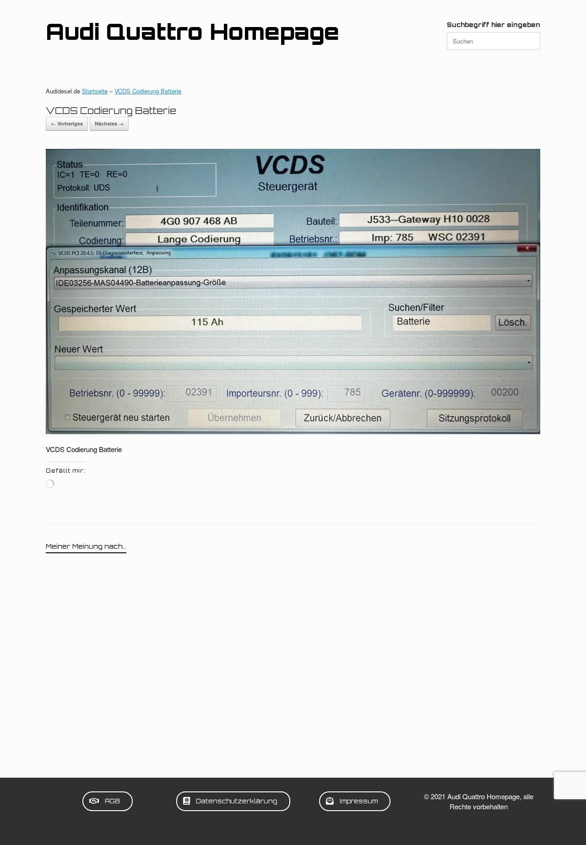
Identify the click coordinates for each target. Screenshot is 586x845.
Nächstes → (109, 123)
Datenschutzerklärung (266, 827)
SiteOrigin (333, 827)
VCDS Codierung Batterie (147, 91)
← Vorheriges (67, 123)
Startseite (95, 91)
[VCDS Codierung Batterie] (293, 431)
